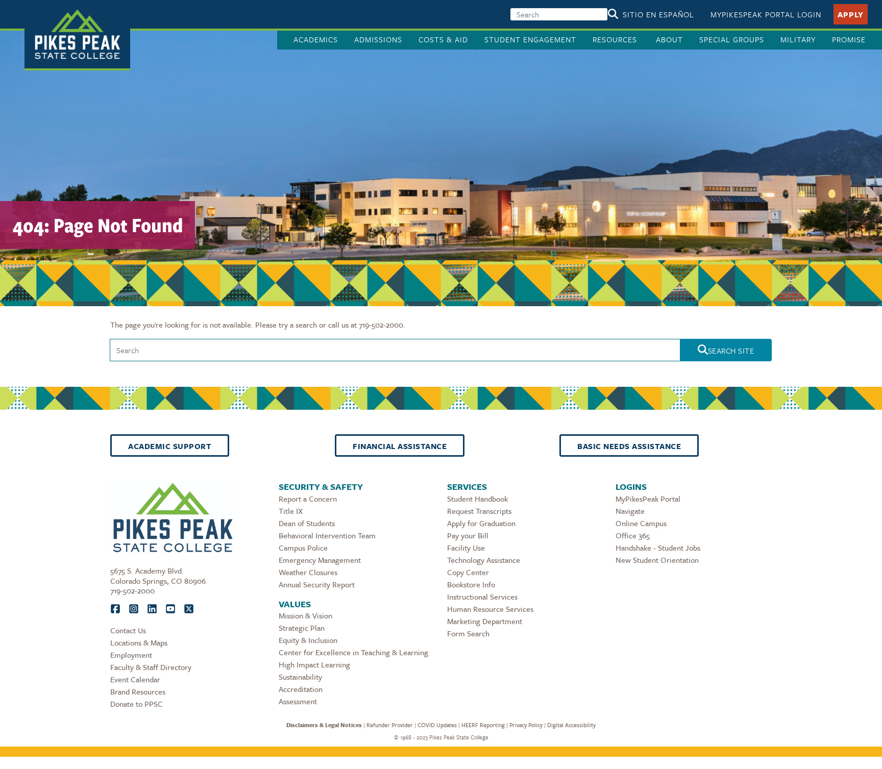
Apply (851, 14)
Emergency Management (320, 559)
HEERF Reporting (483, 725)
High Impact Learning (314, 664)
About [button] (669, 39)
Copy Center (468, 572)
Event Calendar (135, 679)
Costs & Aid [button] (443, 39)
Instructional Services (482, 596)
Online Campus (641, 523)
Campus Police (303, 547)
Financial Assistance (400, 446)
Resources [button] (616, 39)
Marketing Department (484, 621)
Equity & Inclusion (308, 640)
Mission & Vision (305, 615)
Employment (131, 654)
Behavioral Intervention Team (327, 535)
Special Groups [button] (731, 39)
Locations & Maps (138, 642)
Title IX (291, 510)
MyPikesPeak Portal (648, 498)
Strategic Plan (302, 627)
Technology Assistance (483, 559)
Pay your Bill (467, 535)
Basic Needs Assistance (629, 446)
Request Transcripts (479, 510)
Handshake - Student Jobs (658, 547)
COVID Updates (437, 725)
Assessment (298, 701)
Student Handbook (477, 498)
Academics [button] (315, 39)
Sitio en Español (658, 14)
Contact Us (128, 630)
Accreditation (301, 688)
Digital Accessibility (571, 725)
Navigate (630, 510)
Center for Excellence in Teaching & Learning (353, 652)
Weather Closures (308, 572)
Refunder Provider (389, 725)
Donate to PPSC (136, 703)
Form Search (468, 633)
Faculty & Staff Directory (150, 667)
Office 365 (633, 535)
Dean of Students (307, 523)
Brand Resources (137, 691)
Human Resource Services (490, 608)
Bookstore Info (471, 584)
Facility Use (466, 547)
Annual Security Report (317, 584)
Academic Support (169, 446)
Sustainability (300, 676)
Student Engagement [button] (530, 39)
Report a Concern (308, 498)
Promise (849, 39)
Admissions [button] (378, 39)
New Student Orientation (657, 559)
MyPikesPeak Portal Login (765, 14)
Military (798, 39)
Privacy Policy (526, 725)
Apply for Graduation (481, 523)
